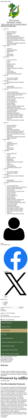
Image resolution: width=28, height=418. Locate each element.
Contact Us (9, 48)
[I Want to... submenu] (4, 184)
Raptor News (10, 54)
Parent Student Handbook (13, 36)
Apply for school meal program (14, 94)
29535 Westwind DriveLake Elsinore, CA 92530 (7, 358)
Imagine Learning (11, 64)
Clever (8, 69)
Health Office (10, 51)
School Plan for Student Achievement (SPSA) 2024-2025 (16, 43)
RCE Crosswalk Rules (9, 319)
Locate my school (11, 99)
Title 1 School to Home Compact (15, 38)
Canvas (8, 61)
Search (2, 307)
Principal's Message (11, 31)
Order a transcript (11, 100)
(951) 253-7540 (8, 360)
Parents (5, 303)
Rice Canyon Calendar (12, 78)
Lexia (8, 62)
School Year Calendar (12, 79)
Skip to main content (6, 1)
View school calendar (12, 110)
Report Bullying (11, 103)
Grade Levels (10, 71)
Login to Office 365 (12, 59)
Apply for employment (12, 92)
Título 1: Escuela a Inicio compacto (15, 120)
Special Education (11, 72)
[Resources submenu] (4, 85)
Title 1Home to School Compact (15, 117)
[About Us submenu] (4, 30)
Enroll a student (11, 96)
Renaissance (10, 65)
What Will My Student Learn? (14, 73)
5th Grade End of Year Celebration (15, 82)
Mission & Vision (11, 33)
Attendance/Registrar (12, 50)
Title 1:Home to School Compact (15, 114)
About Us (9, 118)
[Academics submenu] (4, 152)
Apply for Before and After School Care (17, 93)
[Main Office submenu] (4, 47)
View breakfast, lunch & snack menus (16, 108)
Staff (5, 304)
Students (6, 302)
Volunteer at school (11, 111)
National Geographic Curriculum (15, 68)
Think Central (10, 66)
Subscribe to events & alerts (13, 107)
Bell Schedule (10, 55)
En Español (3, 310)
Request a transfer (11, 104)
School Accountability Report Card (15, 37)
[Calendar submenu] (4, 170)
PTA (8, 52)
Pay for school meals (12, 101)
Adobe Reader (10, 86)
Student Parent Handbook (13, 113)
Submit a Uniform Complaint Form (15, 106)
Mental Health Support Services (14, 87)
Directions (9, 34)
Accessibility (4, 416)
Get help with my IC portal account (15, 97)
